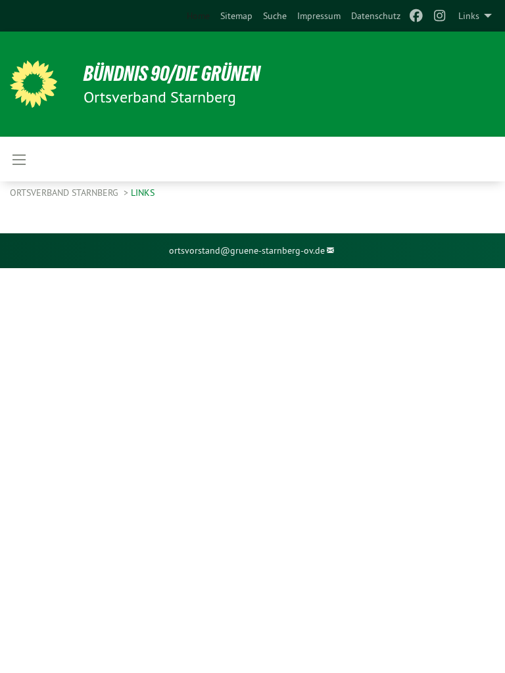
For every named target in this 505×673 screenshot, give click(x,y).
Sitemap (236, 16)
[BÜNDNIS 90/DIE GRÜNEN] (33, 84)
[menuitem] (236, 16)
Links (143, 192)
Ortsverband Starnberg (65, 192)
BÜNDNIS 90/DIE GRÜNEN (172, 73)
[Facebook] (416, 16)
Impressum (319, 16)
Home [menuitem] (198, 16)
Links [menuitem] (468, 16)
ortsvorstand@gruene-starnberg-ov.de (247, 250)
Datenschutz (375, 16)
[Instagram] (440, 16)
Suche (275, 16)
